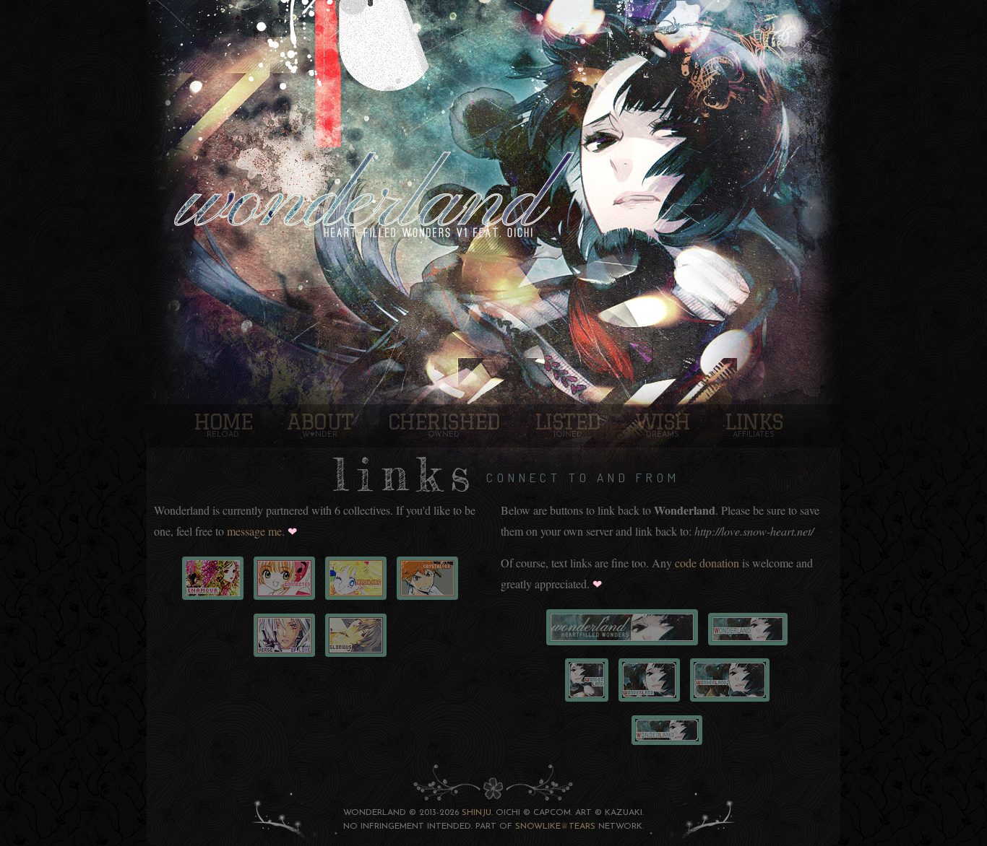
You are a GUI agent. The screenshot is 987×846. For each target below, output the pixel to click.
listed (567, 421)
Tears (582, 826)
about (320, 421)
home (223, 421)
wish (662, 421)
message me (254, 530)
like (552, 826)
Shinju (476, 812)
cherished (444, 421)
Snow (529, 826)
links (754, 421)
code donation (707, 562)
